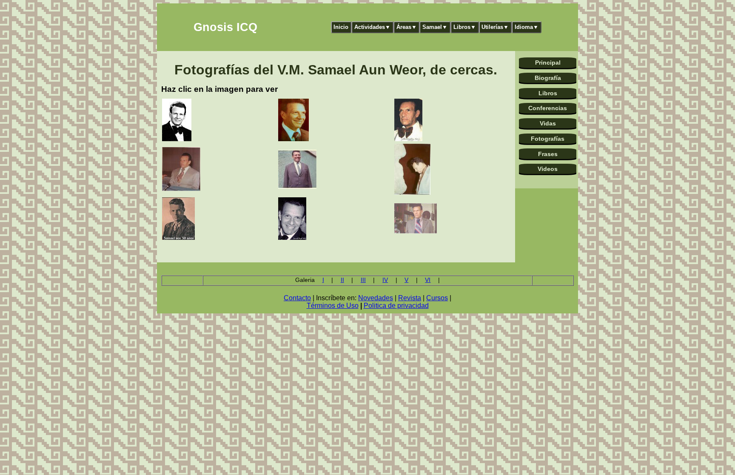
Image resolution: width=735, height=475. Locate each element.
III (363, 280)
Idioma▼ (526, 27)
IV (385, 280)
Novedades (375, 297)
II (342, 280)
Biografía (548, 77)
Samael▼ (434, 27)
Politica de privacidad (396, 305)
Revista (409, 297)
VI (427, 280)
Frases (548, 154)
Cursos (437, 297)
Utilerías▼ (495, 27)
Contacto (297, 297)
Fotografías (547, 138)
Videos (548, 168)
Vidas (548, 123)
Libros (547, 93)
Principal (548, 62)
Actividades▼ (372, 27)
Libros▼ (464, 27)
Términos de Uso (333, 305)
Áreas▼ (406, 27)
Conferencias (547, 108)
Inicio (340, 27)
